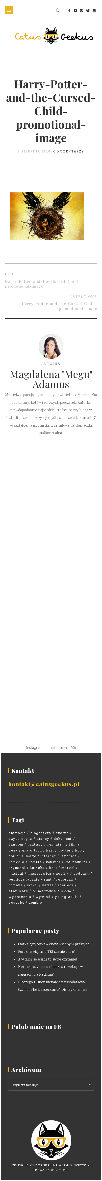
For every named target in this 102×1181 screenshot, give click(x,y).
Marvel (68, 868)
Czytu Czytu (20, 839)
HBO (78, 850)
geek (13, 850)
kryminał (17, 868)
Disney (43, 839)
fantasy (35, 844)
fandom (16, 844)
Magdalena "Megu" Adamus (51, 379)
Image (30, 856)
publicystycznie (24, 879)
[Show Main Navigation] (9, 10)
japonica (68, 856)
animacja (17, 833)
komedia (17, 862)
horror (15, 856)
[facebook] (69, 10)
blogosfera (40, 833)
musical (16, 873)
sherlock (65, 885)
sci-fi (32, 885)
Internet (48, 856)
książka (37, 868)
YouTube (17, 902)
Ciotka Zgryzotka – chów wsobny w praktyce (53, 944)
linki (53, 868)
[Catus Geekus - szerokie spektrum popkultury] (51, 35)
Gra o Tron (32, 850)
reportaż (65, 879)
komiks (35, 862)
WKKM (66, 891)
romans (16, 885)
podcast (81, 873)
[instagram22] (81, 10)
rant (48, 879)
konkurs (53, 862)
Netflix (62, 873)
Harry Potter (58, 850)
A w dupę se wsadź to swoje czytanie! (47, 959)
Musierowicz (39, 873)
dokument (63, 839)
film (73, 844)
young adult (66, 897)
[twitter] (88, 10)
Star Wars (18, 891)
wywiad (43, 897)
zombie (35, 902)
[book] (94, 10)
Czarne (62, 833)
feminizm (56, 844)
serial (47, 885)
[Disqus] (51, 514)
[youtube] (75, 10)
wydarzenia (20, 897)
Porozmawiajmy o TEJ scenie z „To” (46, 952)
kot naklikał (76, 862)
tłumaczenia (44, 891)
